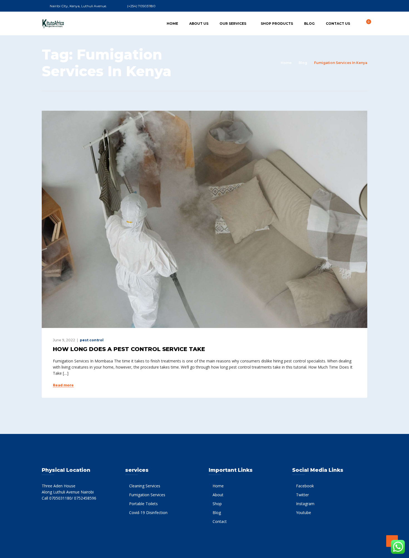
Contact (220, 521)
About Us (198, 23)
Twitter (302, 494)
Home (172, 23)
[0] (365, 23)
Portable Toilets (143, 503)
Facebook (305, 485)
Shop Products (277, 23)
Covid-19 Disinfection (148, 512)
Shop (217, 503)
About (218, 494)
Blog (309, 23)
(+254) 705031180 (141, 6)
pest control (92, 340)
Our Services (233, 23)
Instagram (305, 503)
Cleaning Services (144, 485)
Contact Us (338, 23)
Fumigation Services (147, 494)
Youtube (303, 512)
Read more (63, 385)
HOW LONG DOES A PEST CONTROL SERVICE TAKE (129, 349)
